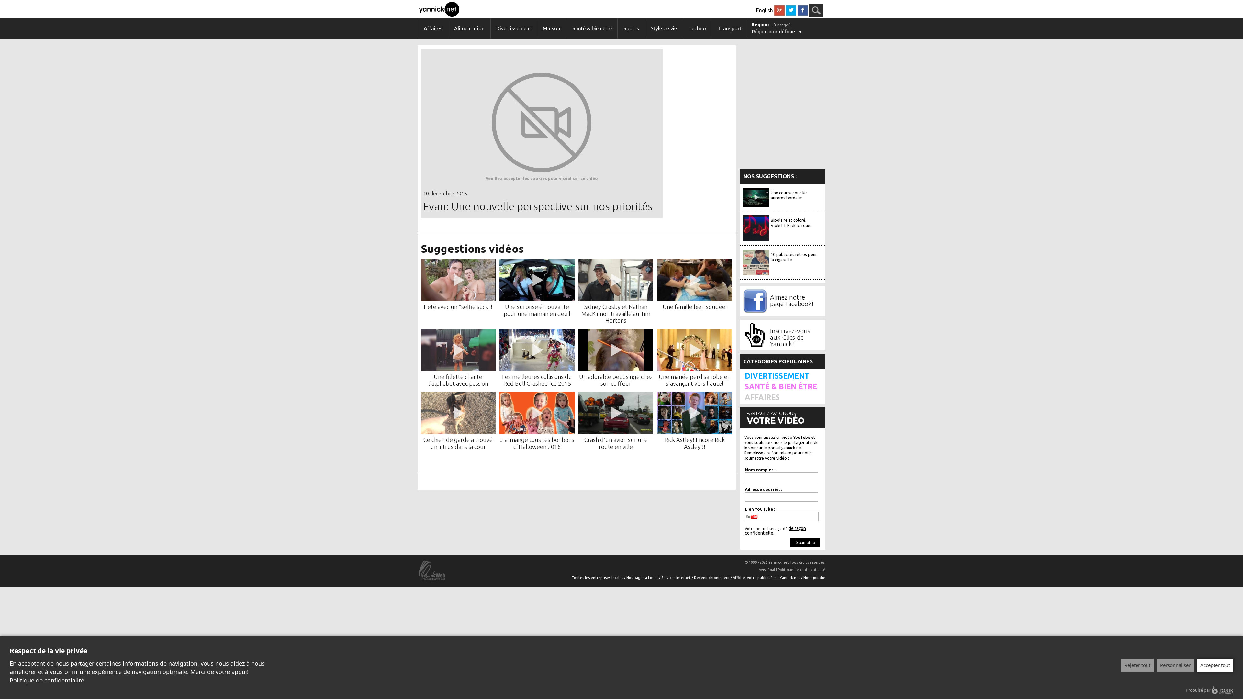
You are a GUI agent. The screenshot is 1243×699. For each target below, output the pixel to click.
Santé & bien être (592, 28)
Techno (697, 28)
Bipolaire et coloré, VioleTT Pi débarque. (791, 222)
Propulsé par (1198, 690)
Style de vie (664, 28)
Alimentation (469, 28)
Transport (730, 28)
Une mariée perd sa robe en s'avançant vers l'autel (695, 380)
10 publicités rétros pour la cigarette (794, 257)
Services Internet (676, 578)
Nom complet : (760, 469)
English (764, 10)
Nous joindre (814, 578)
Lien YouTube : (760, 509)
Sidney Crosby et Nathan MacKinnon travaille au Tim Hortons (615, 314)
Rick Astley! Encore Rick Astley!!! (695, 443)
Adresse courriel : (763, 489)
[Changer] (782, 25)
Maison (551, 28)
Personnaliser (1175, 665)
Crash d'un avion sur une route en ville (616, 443)
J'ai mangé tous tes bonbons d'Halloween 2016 (537, 443)
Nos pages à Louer (642, 578)
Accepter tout (1215, 665)
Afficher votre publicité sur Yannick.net (767, 578)
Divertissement (513, 28)
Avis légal (767, 569)
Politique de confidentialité (47, 680)
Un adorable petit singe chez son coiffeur (616, 380)
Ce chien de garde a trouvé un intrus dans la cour (458, 443)
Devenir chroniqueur (712, 578)
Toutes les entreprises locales (598, 578)
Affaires (433, 28)
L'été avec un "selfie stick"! (458, 307)
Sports (631, 28)
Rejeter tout (1137, 665)
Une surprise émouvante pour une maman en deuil (537, 310)
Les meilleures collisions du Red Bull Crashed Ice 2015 (537, 380)
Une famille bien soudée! (695, 307)
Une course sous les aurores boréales (789, 195)
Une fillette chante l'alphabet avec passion (458, 380)
